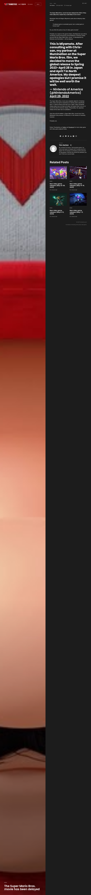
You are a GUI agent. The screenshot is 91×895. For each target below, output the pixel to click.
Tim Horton (64, 145)
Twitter (64, 127)
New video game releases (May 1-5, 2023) (76, 212)
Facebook (71, 127)
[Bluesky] (19, 4)
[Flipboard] (23, 4)
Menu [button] (38, 4)
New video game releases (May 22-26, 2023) (57, 185)
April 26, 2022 (59, 96)
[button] (30, 4)
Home (51, 3)
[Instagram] (21, 4)
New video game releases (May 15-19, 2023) (77, 185)
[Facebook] (25, 4)
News (5, 882)
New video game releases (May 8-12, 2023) (57, 212)
